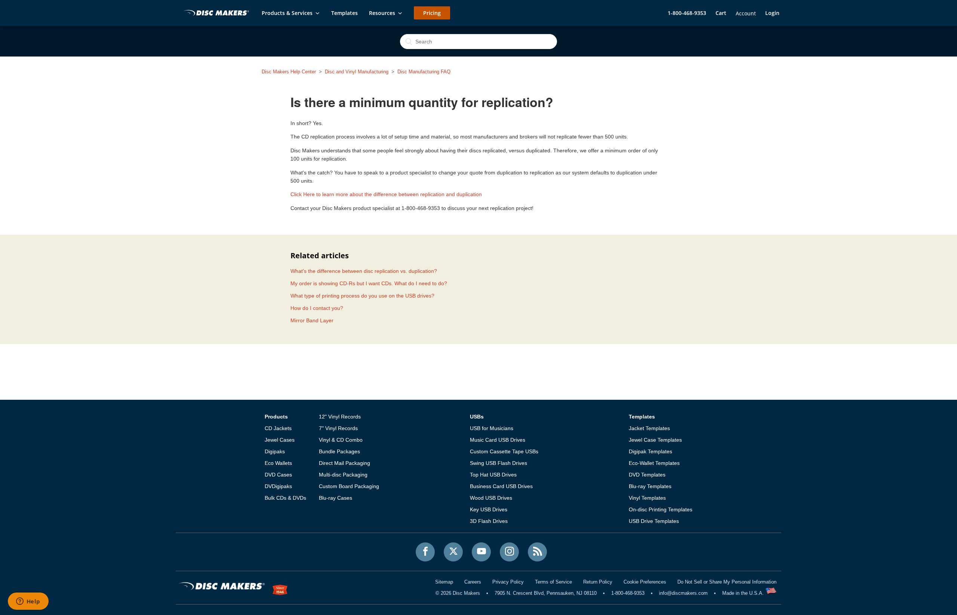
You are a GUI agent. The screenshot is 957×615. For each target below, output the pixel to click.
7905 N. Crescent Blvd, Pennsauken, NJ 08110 (546, 593)
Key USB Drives (488, 509)
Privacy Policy (508, 582)
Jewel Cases (280, 440)
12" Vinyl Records (340, 417)
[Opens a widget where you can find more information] (28, 602)
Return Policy (597, 582)
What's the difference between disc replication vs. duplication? (363, 271)
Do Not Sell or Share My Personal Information (726, 582)
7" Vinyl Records (338, 428)
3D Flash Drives (489, 521)
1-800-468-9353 (687, 12)
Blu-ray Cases (335, 498)
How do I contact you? (316, 308)
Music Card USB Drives (497, 440)
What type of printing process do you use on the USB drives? (362, 296)
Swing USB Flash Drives (498, 463)
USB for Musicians (491, 428)
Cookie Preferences (645, 582)
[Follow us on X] (453, 551)
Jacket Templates (649, 428)
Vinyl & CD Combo (341, 440)
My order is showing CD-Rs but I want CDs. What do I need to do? (368, 283)
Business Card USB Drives (501, 486)
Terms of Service (553, 582)
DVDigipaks (278, 486)
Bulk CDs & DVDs (285, 498)
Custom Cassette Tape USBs (504, 451)
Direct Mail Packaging (344, 463)
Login (772, 12)
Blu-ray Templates (650, 486)
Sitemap (444, 582)
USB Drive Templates (654, 521)
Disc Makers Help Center (289, 71)
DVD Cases (278, 475)
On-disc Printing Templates (660, 509)
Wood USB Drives (491, 498)
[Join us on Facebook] (425, 551)
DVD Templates (647, 475)
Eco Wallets (278, 463)
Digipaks (275, 451)
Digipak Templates (650, 451)
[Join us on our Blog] (537, 551)
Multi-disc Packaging (343, 475)
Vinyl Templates (647, 498)
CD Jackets (278, 428)
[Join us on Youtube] (481, 551)
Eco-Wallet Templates (654, 463)
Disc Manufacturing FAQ (423, 71)
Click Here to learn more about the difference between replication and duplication (386, 194)
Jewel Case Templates (655, 440)
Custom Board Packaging (349, 486)
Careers (472, 582)
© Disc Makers (458, 593)
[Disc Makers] (215, 13)
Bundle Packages (339, 451)
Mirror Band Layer (311, 320)
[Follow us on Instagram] (509, 551)
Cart (721, 12)
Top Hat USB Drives (493, 475)
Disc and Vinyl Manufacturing (356, 71)
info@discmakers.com (683, 593)
